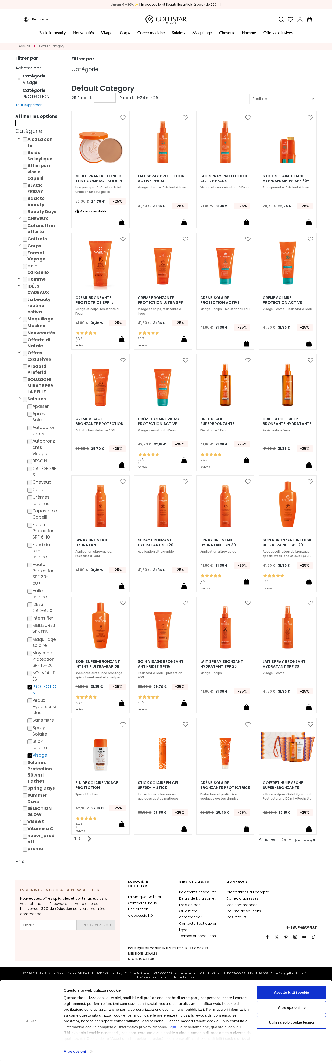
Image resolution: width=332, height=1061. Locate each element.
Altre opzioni (75, 1051)
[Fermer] (26, 123)
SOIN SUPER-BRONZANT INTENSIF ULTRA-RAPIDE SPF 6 (97, 666)
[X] (276, 937)
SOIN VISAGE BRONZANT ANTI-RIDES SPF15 (160, 664)
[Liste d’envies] (290, 19)
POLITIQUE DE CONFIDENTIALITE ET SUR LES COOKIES (168, 948)
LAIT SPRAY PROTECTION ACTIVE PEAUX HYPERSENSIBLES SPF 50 (223, 181)
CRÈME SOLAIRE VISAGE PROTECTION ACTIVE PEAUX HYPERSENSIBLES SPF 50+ (160, 424)
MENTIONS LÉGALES (142, 953)
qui (173, 1027)
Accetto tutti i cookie (291, 992)
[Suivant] (89, 839)
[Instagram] (295, 937)
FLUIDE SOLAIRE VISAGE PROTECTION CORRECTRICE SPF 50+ (96, 787)
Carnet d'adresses (242, 898)
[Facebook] (267, 937)
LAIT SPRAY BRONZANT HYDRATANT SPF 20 (221, 664)
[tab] (37, 131)
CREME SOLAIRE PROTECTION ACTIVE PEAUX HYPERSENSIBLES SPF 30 (222, 302)
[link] (300, 19)
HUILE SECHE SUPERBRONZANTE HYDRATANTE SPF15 (218, 424)
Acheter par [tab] (28, 68)
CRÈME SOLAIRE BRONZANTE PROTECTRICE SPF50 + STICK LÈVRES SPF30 (225, 787)
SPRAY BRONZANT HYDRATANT (92, 543)
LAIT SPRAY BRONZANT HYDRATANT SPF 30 (284, 664)
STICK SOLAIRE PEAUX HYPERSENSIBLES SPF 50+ (286, 178)
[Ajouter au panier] (122, 222)
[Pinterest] (286, 937)
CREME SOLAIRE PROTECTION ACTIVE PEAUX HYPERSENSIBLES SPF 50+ (284, 302)
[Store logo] (166, 19)
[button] (36, 19)
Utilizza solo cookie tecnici (291, 1022)
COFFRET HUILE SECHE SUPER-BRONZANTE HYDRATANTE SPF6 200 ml (287, 787)
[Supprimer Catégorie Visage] (19, 79)
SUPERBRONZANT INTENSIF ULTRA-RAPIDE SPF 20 (287, 543)
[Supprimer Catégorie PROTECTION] (19, 93)
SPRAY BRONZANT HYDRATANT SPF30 (218, 543)
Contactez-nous (142, 903)
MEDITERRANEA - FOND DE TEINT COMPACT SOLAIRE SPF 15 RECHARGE (99, 181)
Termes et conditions (197, 935)
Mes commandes (241, 904)
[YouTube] (304, 937)
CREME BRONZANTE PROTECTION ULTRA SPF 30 (160, 302)
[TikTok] (313, 937)
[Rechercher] (281, 19)
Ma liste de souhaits (243, 911)
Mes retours (236, 917)
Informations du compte (247, 892)
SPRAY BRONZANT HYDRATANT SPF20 (155, 543)
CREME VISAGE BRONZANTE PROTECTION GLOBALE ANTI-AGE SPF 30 (100, 424)
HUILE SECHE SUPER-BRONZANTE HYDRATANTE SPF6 (287, 424)
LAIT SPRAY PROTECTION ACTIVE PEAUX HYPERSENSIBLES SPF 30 (161, 181)
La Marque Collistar (144, 896)
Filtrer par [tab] (82, 59)
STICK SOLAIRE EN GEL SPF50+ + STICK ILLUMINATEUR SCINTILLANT (163, 787)
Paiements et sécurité (198, 892)
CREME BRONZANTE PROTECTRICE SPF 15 (94, 300)
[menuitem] (52, 34)
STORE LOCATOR (141, 959)
